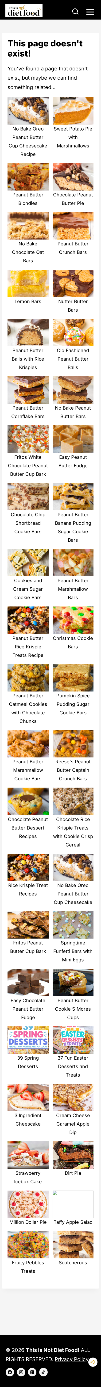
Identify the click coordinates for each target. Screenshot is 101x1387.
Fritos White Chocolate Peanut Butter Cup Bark (28, 465)
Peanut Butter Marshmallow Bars (73, 589)
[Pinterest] (32, 1372)
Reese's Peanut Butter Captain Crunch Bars (73, 770)
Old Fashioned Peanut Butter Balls (73, 359)
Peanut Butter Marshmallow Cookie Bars (27, 770)
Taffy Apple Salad (73, 1222)
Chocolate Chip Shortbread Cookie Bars (28, 523)
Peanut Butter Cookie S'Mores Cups (73, 1009)
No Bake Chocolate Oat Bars (28, 252)
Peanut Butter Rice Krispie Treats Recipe (27, 646)
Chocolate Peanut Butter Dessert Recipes (28, 828)
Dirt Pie (73, 1173)
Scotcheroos (73, 1262)
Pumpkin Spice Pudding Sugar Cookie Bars (73, 704)
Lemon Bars (28, 301)
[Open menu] (90, 12)
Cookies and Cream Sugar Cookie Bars (28, 589)
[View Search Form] (75, 12)
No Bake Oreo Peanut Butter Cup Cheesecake (73, 894)
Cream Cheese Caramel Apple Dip (73, 1124)
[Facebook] (10, 1372)
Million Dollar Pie (28, 1222)
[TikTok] (43, 1372)
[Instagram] (21, 1372)
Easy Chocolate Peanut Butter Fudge (28, 1009)
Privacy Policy (71, 1359)
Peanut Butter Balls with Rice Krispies (28, 359)
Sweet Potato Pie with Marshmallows (73, 137)
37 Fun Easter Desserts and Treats (73, 1066)
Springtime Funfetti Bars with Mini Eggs (73, 951)
